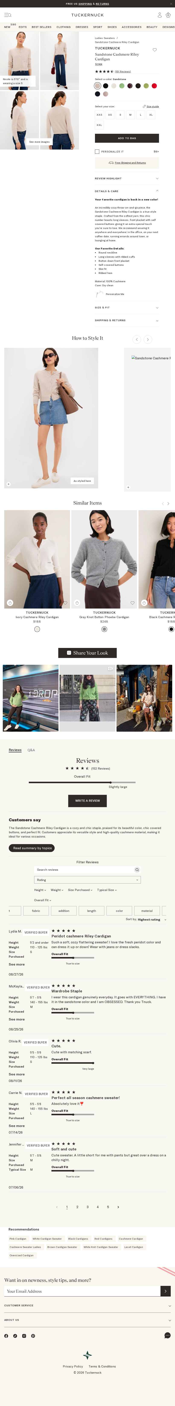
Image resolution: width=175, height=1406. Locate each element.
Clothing (64, 27)
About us (11, 1319)
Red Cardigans (103, 1238)
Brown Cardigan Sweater (62, 1247)
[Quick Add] (10, 603)
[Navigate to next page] (118, 1206)
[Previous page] (137, 339)
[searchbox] (83, 869)
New (7, 27)
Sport (97, 27)
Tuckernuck (107, 48)
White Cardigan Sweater (47, 1238)
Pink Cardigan (18, 1238)
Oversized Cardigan (22, 1255)
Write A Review (87, 801)
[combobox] (87, 879)
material (147, 911)
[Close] (171, 4)
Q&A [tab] (31, 750)
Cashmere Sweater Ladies (25, 1247)
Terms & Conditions (102, 1366)
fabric (36, 911)
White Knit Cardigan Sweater (101, 1247)
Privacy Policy (73, 1366)
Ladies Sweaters (105, 38)
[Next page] (148, 339)
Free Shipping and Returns (130, 162)
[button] (156, 48)
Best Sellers (41, 27)
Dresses (82, 27)
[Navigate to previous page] (57, 1206)
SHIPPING (85, 3)
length (91, 911)
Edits (23, 27)
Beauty (152, 27)
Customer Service (19, 1305)
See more (17, 964)
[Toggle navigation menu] (8, 15)
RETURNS (102, 3)
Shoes (112, 27)
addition (63, 911)
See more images (39, 141)
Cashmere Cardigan (131, 1238)
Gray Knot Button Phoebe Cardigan (104, 617)
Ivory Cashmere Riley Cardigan (37, 617)
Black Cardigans (78, 1238)
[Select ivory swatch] (37, 629)
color (119, 911)
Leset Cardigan (133, 1247)
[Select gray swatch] (104, 629)
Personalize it (112, 151)
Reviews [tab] (15, 750)
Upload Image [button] (90, 653)
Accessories (131, 27)
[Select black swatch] (171, 629)
